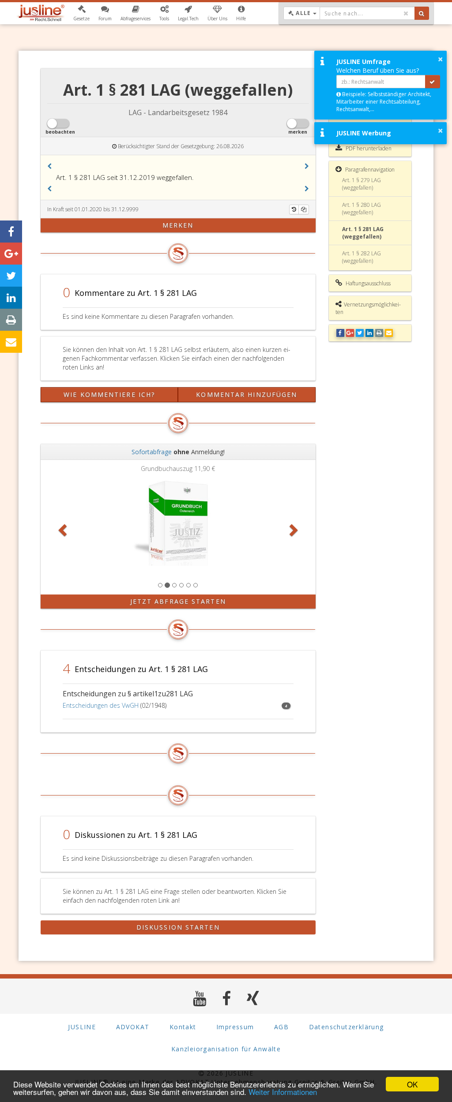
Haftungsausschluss (367, 283)
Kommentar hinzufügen (246, 394)
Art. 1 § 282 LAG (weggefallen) (361, 257)
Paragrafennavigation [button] (369, 169)
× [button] (440, 59)
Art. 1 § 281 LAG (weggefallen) (363, 232)
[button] (81, 13)
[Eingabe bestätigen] (432, 81)
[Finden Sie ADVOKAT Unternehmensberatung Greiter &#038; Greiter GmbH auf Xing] (253, 998)
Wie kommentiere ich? (109, 394)
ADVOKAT (133, 1027)
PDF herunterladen (368, 148)
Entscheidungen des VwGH (101, 705)
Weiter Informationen (283, 1091)
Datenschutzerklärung (346, 1027)
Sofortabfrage (152, 452)
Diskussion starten (178, 927)
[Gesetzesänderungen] (294, 209)
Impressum (235, 1027)
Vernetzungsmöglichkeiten (368, 308)
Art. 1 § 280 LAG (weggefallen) (361, 208)
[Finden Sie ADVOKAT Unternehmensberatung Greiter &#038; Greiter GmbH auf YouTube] (200, 998)
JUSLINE (82, 1027)
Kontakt (183, 1027)
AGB (281, 1027)
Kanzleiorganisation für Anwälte (226, 1049)
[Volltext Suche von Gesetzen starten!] (421, 13)
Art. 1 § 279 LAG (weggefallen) (361, 183)
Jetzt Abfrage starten (178, 601)
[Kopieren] (303, 209)
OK (412, 1084)
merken (178, 225)
